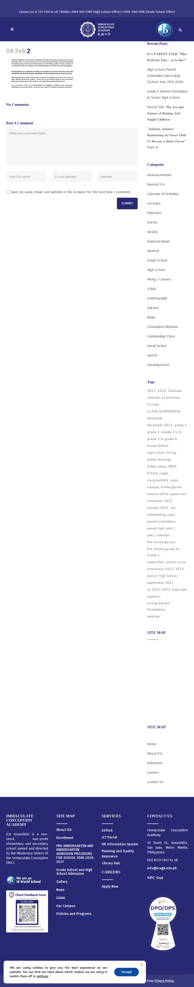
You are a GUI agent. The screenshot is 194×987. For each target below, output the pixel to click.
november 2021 (159, 501)
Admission (154, 665)
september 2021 (160, 583)
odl (173, 508)
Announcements (159, 175)
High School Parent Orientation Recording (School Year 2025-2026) (165, 76)
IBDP (172, 466)
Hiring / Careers (159, 279)
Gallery (61, 882)
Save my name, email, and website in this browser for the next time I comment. (71, 192)
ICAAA (151, 289)
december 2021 (159, 425)
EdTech (107, 830)
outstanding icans (161, 515)
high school (156, 453)
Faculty (152, 232)
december (155, 418)
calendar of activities (163, 398)
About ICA (154, 647)
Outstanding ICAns (161, 336)
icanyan (153, 487)
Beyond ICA (155, 184)
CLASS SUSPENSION (164, 411)
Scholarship (156, 693)
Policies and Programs (73, 914)
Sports (152, 355)
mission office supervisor (166, 494)
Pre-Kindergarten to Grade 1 (163, 552)
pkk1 (170, 528)
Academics (155, 656)
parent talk (155, 528)
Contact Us (155, 782)
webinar (153, 616)
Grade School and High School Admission (74, 872)
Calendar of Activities (163, 194)
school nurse (176, 562)
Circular (153, 404)
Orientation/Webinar (162, 327)
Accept (126, 972)
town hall (179, 590)
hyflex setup (157, 466)
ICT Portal (109, 837)
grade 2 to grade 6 (162, 439)
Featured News (158, 241)
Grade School (157, 260)
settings (42, 976)
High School (156, 270)
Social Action (156, 346)
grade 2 (153, 432)
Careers (153, 712)
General (153, 251)
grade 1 (180, 425)
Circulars (154, 203)
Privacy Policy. (164, 980)
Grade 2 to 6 (171, 432)
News (151, 317)
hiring (171, 453)
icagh (163, 473)
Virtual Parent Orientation (158, 606)
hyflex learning (159, 460)
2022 (162, 391)
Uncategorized (158, 365)
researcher (155, 562)
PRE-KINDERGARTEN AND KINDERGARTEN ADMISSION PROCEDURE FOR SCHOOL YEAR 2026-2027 (75, 854)
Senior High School (162, 576)
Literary (153, 308)
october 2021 (158, 508)
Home (151, 744)
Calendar (175, 391)
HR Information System (120, 844)
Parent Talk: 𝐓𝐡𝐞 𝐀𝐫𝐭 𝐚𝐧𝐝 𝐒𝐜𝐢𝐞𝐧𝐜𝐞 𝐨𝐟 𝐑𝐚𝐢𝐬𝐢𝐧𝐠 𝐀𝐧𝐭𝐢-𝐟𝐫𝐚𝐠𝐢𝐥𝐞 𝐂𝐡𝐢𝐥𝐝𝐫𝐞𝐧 (165, 113)
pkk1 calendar (158, 535)
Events (152, 222)
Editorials (154, 213)
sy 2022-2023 (158, 590)
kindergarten (171, 487)
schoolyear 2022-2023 (165, 569)
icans (174, 480)
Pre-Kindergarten (161, 542)
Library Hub (111, 863)
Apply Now (110, 886)
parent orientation (161, 521)
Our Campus (65, 906)
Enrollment (64, 838)
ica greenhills (157, 480)
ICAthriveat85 (157, 298)
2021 (151, 391)
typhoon (153, 596)
